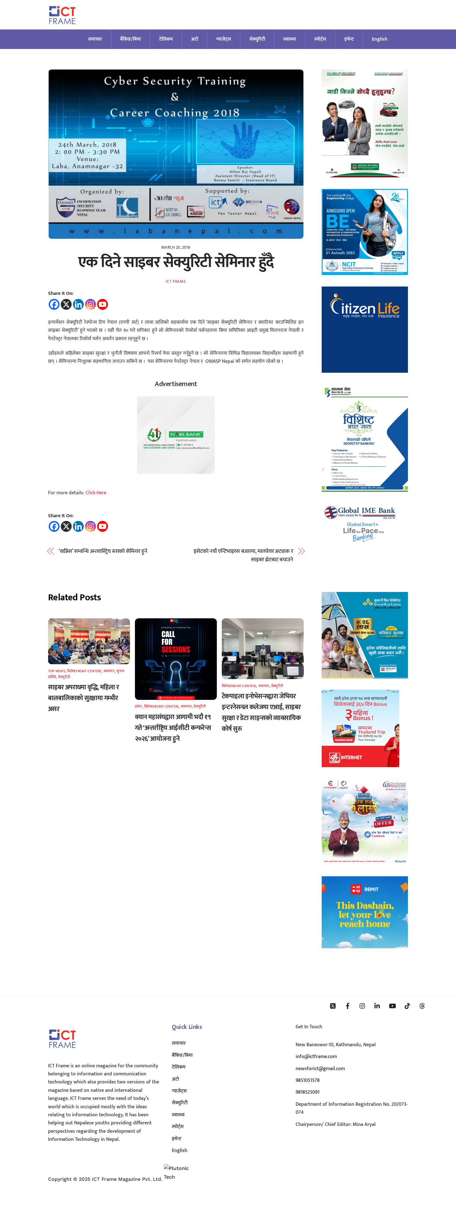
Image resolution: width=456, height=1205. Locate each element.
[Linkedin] (78, 304)
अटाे (194, 39)
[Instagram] (90, 304)
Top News (56, 671)
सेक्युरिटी (257, 39)
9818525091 (308, 1092)
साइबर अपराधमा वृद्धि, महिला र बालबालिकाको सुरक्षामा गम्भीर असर (83, 698)
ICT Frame (176, 281)
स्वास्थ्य (289, 39)
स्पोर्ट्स (320, 39)
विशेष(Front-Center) (84, 671)
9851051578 (308, 1080)
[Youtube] (102, 304)
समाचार (95, 39)
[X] (66, 304)
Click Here (96, 493)
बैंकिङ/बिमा (130, 39)
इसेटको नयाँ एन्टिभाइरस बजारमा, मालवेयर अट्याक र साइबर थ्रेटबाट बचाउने (243, 555)
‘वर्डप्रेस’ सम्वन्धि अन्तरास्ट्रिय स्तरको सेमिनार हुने (103, 551)
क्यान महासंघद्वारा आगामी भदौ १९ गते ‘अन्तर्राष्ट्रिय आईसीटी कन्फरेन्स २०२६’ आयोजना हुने (173, 728)
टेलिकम (166, 39)
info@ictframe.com (316, 1056)
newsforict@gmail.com (320, 1069)
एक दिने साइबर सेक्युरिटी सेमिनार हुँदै (176, 262)
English (379, 39)
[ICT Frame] (62, 28)
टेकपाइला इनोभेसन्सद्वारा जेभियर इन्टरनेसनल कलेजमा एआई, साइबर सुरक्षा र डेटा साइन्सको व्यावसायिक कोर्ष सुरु (261, 712)
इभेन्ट (349, 39)
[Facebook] (54, 304)
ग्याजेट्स (223, 39)
